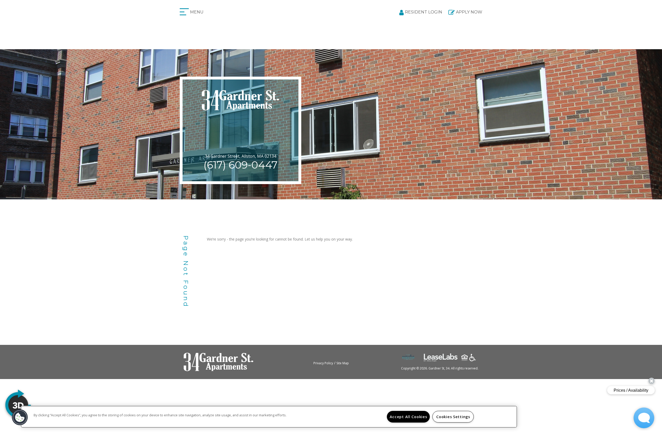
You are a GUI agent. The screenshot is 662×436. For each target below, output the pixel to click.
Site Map (342, 363)
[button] (20, 417)
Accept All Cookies (408, 416)
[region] (269, 417)
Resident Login (423, 12)
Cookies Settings (453, 416)
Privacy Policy (323, 363)
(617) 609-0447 (240, 164)
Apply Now (469, 12)
